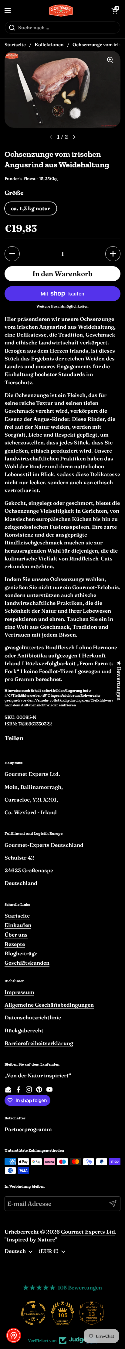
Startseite (15, 44)
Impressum (19, 992)
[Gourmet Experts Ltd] (61, 11)
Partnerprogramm (28, 1129)
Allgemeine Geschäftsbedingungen (49, 1005)
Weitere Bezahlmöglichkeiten (62, 306)
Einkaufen (18, 925)
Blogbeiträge (21, 953)
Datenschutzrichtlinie (33, 1017)
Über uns (16, 934)
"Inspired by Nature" (31, 1239)
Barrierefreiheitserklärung (39, 1043)
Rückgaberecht (24, 1030)
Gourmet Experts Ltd (88, 1231)
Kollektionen (49, 44)
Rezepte (15, 944)
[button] (12, 253)
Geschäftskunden (27, 963)
